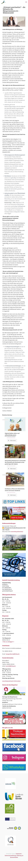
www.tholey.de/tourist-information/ (11, 681)
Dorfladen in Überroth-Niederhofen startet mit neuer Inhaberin (14, 489)
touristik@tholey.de (11, 666)
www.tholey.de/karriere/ (17, 531)
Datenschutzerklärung (10, 855)
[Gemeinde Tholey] (3, 2)
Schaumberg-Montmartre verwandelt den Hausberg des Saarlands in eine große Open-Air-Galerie (15, 462)
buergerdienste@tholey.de (12, 654)
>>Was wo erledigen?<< (8, 642)
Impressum (18, 853)
